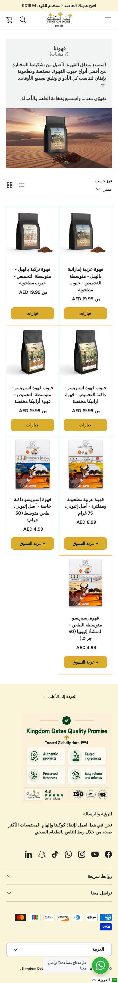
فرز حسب (103, 180)
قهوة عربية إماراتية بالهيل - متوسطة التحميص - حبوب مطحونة (85, 280)
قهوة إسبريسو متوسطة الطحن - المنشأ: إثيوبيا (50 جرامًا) (85, 628)
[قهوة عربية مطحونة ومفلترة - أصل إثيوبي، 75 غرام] (85, 463)
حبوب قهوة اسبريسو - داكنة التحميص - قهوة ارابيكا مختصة (85, 394)
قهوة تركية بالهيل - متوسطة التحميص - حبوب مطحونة (32, 276)
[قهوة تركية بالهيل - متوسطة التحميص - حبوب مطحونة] (32, 233)
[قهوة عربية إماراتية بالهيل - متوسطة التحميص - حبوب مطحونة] (85, 233)
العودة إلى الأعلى (62, 696)
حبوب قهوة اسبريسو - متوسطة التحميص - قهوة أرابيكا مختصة (32, 394)
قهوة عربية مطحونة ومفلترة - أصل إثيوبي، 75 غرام (86, 506)
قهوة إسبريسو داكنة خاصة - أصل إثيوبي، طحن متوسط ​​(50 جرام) (32, 510)
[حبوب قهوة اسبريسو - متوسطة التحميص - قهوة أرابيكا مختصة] (32, 351)
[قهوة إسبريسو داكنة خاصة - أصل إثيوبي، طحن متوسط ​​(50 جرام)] (32, 463)
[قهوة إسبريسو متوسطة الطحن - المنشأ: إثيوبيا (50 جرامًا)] (85, 582)
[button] (9, 20)
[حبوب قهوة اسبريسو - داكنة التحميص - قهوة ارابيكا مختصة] (85, 351)
